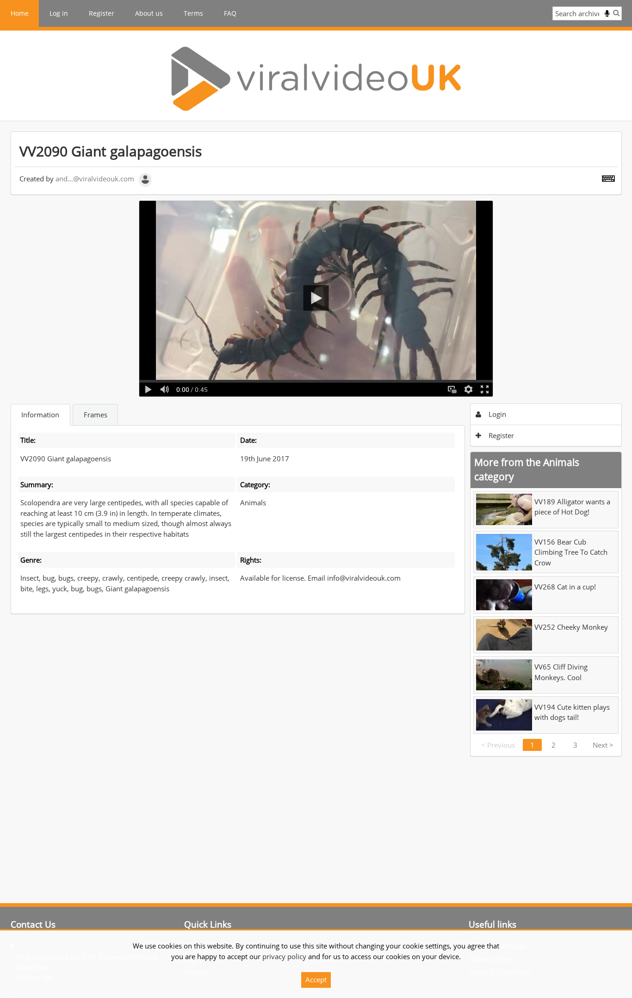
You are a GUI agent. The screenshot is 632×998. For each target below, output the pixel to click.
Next (603, 745)
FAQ (230, 13)
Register (101, 13)
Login (496, 414)
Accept (316, 979)
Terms (193, 13)
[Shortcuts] (608, 176)
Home (20, 13)
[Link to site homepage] (316, 78)
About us (149, 13)
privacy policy (284, 956)
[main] (316, 443)
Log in (59, 13)
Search (616, 12)
